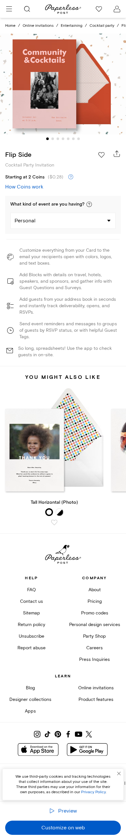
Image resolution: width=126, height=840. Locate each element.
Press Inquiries (94, 659)
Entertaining (71, 25)
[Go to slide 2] (52, 138)
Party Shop (94, 636)
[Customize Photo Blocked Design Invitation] (63, 84)
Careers (94, 648)
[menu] (9, 9)
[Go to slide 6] (73, 138)
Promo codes (94, 613)
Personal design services (94, 624)
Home (10, 25)
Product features (96, 699)
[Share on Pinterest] (58, 734)
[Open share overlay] (117, 153)
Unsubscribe (31, 636)
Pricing (95, 601)
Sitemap (31, 613)
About (95, 589)
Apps (30, 711)
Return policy (31, 624)
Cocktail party (101, 25)
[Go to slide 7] (78, 138)
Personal (25, 221)
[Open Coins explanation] (71, 177)
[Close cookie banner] (119, 773)
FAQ (31, 589)
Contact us (31, 601)
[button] (89, 204)
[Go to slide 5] (68, 138)
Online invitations (38, 25)
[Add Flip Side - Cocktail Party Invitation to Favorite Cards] (101, 155)
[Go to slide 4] (63, 138)
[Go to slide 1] (47, 138)
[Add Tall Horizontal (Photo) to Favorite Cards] (54, 522)
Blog (30, 688)
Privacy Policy (93, 792)
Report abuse (31, 648)
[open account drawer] (117, 9)
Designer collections (30, 699)
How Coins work (24, 187)
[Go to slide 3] (58, 138)
